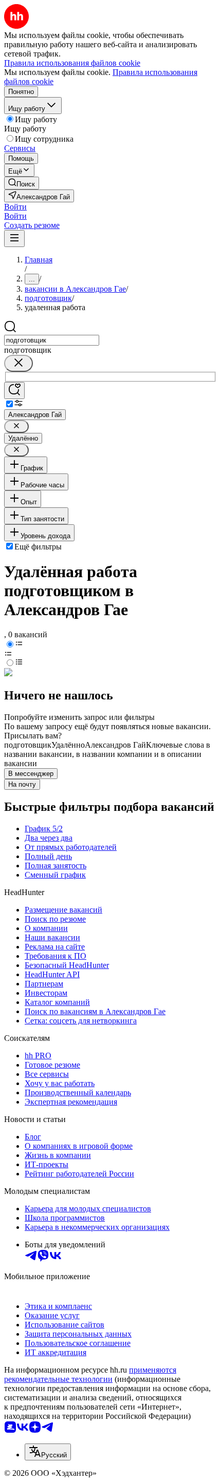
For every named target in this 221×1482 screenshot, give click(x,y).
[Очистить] (18, 363)
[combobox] (51, 340)
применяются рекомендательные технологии (90, 1374)
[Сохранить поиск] (14, 390)
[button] (15, 206)
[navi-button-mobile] (14, 238)
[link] (21, 183)
